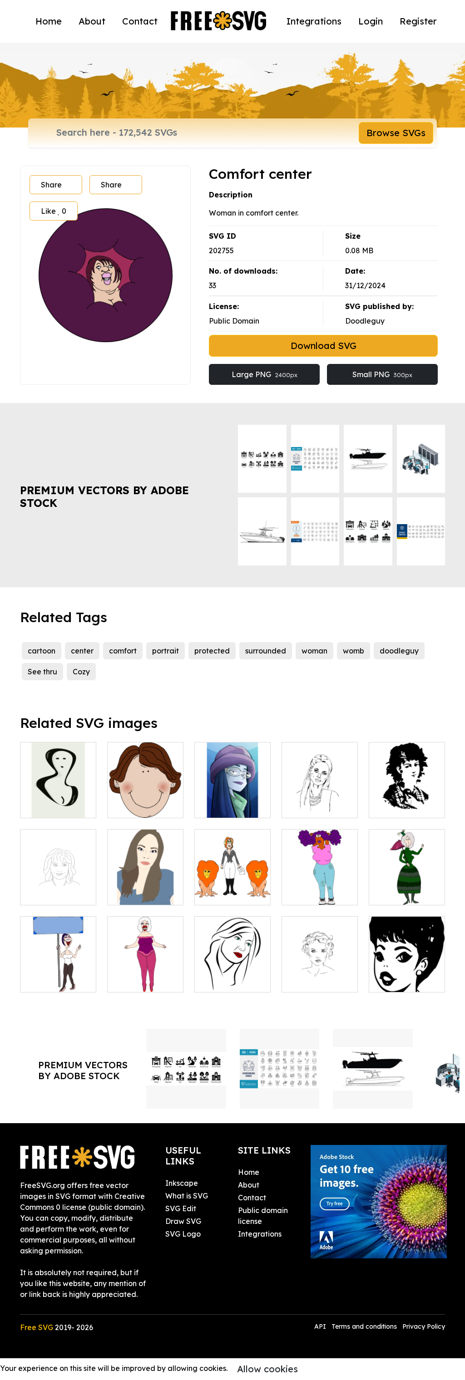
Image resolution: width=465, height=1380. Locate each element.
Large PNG (264, 374)
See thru (42, 671)
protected (212, 650)
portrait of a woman (319, 800)
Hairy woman (315, 892)
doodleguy (399, 650)
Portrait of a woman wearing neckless (407, 963)
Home (48, 21)
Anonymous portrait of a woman (58, 794)
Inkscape (181, 1183)
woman (314, 650)
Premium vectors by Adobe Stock (104, 497)
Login (370, 21)
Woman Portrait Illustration (145, 887)
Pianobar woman (145, 974)
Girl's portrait (226, 805)
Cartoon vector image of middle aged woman (145, 789)
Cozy (81, 671)
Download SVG (323, 345)
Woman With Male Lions (232, 887)
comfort (123, 650)
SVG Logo (183, 1233)
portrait (165, 650)
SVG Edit (180, 1208)
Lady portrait (315, 979)
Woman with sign (58, 974)
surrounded (265, 650)
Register (418, 21)
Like (53, 211)
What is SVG (186, 1195)
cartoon (41, 650)
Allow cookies (267, 1369)
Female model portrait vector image (407, 794)
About (92, 21)
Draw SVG (183, 1221)
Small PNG (382, 374)
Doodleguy (365, 320)
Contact (140, 21)
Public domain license (263, 1216)
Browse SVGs (395, 132)
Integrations (314, 21)
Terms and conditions (364, 1326)
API (321, 1326)
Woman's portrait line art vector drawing (58, 881)
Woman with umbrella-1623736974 (407, 881)
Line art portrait (232, 979)
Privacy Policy (423, 1326)
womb (353, 650)
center (82, 650)
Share (51, 184)
